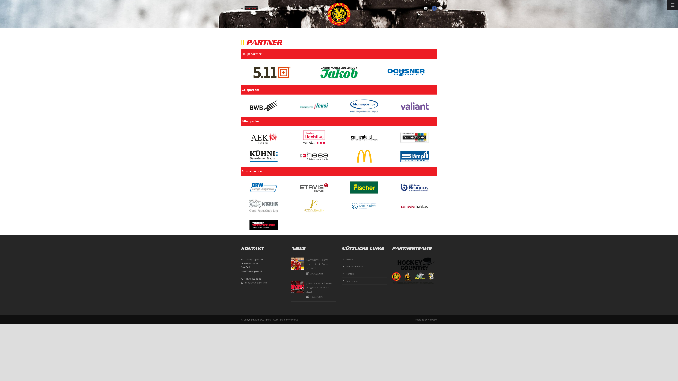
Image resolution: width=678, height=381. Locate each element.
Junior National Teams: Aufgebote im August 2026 (319, 288)
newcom (432, 319)
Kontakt (350, 273)
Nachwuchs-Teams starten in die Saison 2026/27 (317, 264)
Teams (349, 259)
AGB (275, 319)
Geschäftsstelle (354, 266)
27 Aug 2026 (316, 273)
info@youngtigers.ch (256, 282)
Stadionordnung (289, 319)
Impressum (352, 281)
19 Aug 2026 (316, 296)
